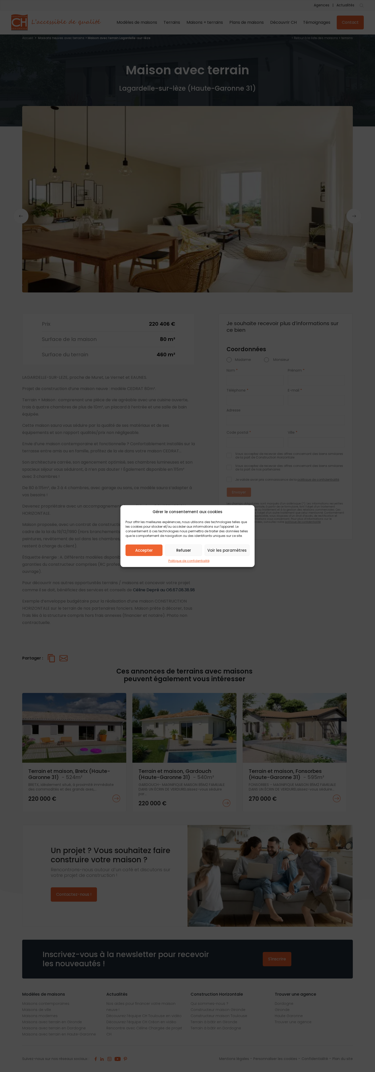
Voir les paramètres (227, 550)
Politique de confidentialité (188, 561)
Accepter (144, 550)
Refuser (183, 550)
